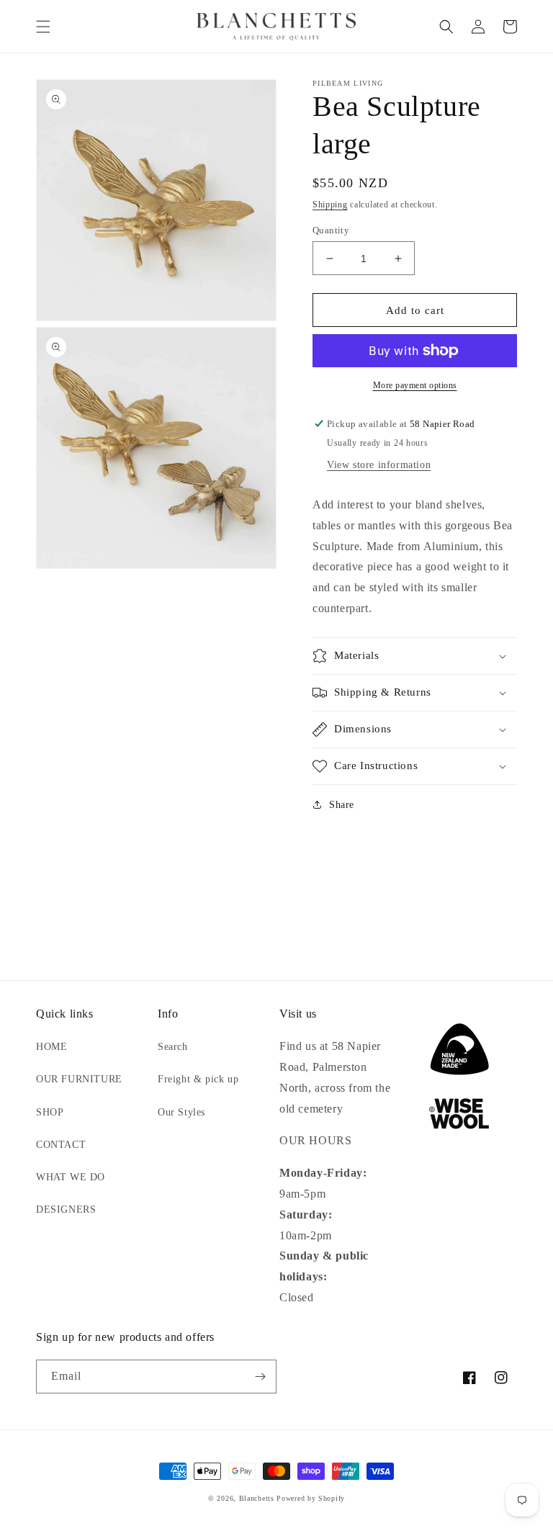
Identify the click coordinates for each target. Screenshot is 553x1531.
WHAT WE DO (70, 1177)
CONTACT (61, 1144)
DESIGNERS (66, 1209)
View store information (379, 464)
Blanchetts (256, 1498)
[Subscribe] (260, 1376)
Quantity (331, 230)
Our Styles (181, 1112)
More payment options (415, 385)
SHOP (49, 1112)
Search (173, 1046)
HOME (51, 1046)
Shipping (330, 204)
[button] (43, 26)
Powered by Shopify (310, 1498)
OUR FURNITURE (79, 1079)
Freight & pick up (198, 1079)
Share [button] (341, 804)
